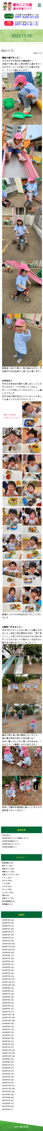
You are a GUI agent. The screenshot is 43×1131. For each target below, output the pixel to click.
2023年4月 (6, 1038)
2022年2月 (6, 1079)
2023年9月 (6, 1023)
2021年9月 (6, 1094)
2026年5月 (6, 929)
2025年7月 (6, 958)
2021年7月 (6, 1100)
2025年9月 (6, 952)
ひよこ (4, 877)
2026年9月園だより (9, 847)
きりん (4, 889)
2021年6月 (6, 1103)
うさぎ (4, 886)
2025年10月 (6, 949)
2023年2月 (6, 1044)
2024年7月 (6, 994)
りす (3, 883)
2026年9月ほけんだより (11, 844)
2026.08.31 (6, 835)
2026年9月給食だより (10, 841)
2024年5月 (6, 1000)
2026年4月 (6, 932)
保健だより (6, 871)
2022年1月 (6, 1082)
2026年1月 (6, 940)
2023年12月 (6, 1014)
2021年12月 (6, 1085)
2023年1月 (6, 1047)
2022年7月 (6, 1065)
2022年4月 (6, 1074)
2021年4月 (6, 1109)
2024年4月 (6, 1003)
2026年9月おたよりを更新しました (15, 838)
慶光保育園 (24, 1127)
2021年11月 (6, 1088)
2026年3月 (6, 935)
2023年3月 (6, 1041)
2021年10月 (6, 1091)
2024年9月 (6, 988)
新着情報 (5, 863)
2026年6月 (6, 926)
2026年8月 (6, 920)
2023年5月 (6, 1035)
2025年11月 (6, 946)
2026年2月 (6, 937)
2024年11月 (6, 982)
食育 (3, 895)
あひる (4, 880)
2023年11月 (6, 1017)
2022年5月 (6, 1071)
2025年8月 (6, 955)
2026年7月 (6, 923)
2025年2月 (6, 973)
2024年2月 (6, 1008)
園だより (5, 865)
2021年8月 (6, 1097)
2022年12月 (6, 1050)
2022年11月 (6, 1053)
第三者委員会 (7, 901)
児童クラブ (6, 898)
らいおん (5, 892)
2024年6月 (6, 997)
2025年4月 (6, 967)
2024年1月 (6, 1011)
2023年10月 (6, 1020)
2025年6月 (6, 961)
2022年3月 (6, 1076)
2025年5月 (6, 964)
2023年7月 (6, 1029)
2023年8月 (6, 1026)
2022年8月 (6, 1062)
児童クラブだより (8, 874)
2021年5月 (6, 1106)
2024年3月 (6, 1006)
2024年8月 (6, 991)
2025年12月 (6, 943)
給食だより (6, 868)
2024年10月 (6, 985)
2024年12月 (6, 979)
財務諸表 (5, 904)
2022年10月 (6, 1056)
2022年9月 (6, 1059)
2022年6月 (6, 1068)
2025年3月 (6, 970)
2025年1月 (6, 976)
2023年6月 (6, 1032)
